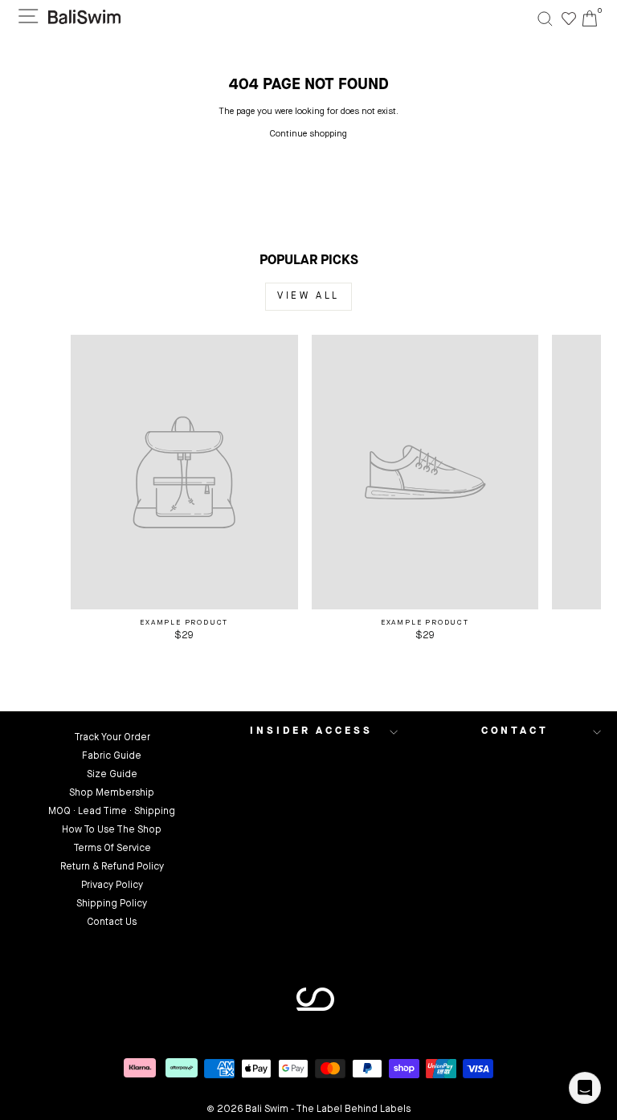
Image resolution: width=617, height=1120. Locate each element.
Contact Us (112, 922)
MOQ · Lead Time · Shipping (111, 812)
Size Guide (112, 775)
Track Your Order (112, 738)
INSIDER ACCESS (311, 731)
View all (308, 296)
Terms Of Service (112, 848)
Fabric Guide (111, 756)
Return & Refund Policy (112, 867)
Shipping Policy (111, 904)
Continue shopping (308, 134)
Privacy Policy (112, 885)
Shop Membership (111, 793)
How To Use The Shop (111, 830)
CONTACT (515, 731)
